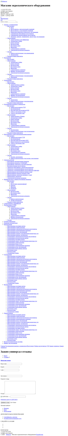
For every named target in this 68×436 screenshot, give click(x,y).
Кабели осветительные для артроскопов (22, 101)
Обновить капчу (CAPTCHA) (9, 399)
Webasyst (8, 434)
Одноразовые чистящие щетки (16, 239)
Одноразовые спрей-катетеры (15, 242)
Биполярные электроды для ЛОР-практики (19, 164)
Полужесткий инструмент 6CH (19, 140)
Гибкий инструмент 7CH (18, 137)
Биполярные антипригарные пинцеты (18, 161)
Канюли (13, 185)
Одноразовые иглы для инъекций (16, 247)
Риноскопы (14, 77)
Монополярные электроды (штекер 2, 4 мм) (19, 175)
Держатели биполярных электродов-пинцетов (20, 167)
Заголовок (3, 376)
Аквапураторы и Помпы (18, 116)
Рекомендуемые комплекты (15, 56)
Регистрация (7, 411)
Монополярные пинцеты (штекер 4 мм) (18, 173)
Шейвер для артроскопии (18, 95)
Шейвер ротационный (17, 217)
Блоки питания (15, 42)
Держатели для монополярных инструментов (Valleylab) (23, 170)
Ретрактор (13, 188)
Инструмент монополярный (19, 184)
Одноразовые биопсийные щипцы (17, 248)
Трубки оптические (16, 200)
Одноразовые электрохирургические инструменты (21, 236)
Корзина (6, 408)
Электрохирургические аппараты (20, 50)
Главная (3, 346)
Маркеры (13, 187)
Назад (5, 355)
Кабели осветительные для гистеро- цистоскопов (24, 158)
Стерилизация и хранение (18, 48)
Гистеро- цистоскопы (17, 157)
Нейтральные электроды (14, 176)
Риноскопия (7, 57)
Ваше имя (3, 364)
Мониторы (14, 47)
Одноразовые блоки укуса (14, 244)
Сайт (2, 370)
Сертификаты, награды (10, 417)
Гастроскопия (8, 254)
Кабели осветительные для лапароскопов (22, 53)
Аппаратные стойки (16, 41)
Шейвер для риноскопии (18, 71)
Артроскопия (7, 80)
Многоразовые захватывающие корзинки (19, 230)
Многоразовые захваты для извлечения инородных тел (22, 233)
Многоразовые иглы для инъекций (17, 232)
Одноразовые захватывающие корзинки (18, 245)
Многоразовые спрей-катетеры (16, 227)
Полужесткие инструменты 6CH (20, 110)
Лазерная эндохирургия (10, 223)
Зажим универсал (54, 346)
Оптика (9, 51)
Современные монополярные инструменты (23, 35)
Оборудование (11, 38)
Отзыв (2, 393)
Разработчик (39, 434)
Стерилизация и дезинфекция (12, 203)
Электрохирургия (9, 160)
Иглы (12, 27)
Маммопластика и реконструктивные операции (17, 179)
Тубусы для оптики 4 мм (17, 113)
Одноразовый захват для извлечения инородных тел (22, 241)
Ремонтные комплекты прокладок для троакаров (24, 32)
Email (2, 367)
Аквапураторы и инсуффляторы (20, 39)
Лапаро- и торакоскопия (11, 24)
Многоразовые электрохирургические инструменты (22, 229)
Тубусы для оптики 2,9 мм (18, 112)
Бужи (12, 182)
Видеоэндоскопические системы (13, 341)
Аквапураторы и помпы (17, 84)
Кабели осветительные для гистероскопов (22, 131)
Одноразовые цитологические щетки (17, 238)
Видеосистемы (15, 44)
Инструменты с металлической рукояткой (22, 29)
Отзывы (6, 357)
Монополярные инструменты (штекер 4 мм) (19, 172)
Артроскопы (14, 100)
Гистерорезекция (15, 109)
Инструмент (10, 26)
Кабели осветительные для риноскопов (22, 75)
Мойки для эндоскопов (10, 343)
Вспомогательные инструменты (16, 166)
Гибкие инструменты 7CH (18, 107)
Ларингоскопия (8, 313)
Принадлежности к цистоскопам (20, 142)
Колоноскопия (8, 284)
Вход (5, 410)
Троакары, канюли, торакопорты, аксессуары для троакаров (27, 36)
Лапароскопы (14, 54)
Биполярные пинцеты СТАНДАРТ (17, 163)
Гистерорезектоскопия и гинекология (14, 104)
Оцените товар (5, 379)
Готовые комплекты (9, 221)
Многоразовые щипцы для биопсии (17, 235)
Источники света (15, 45)
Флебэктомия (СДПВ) (10, 205)
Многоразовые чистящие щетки (16, 226)
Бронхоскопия (8, 224)
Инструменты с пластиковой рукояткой (22, 30)
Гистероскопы (15, 130)
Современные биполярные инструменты (22, 33)
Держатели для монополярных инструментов (20, 169)
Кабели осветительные (17, 199)
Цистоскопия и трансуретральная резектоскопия (17, 134)
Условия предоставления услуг (12, 418)
